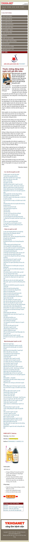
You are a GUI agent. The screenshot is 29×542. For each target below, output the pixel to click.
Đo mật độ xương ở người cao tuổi (11, 335)
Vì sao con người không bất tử (10, 221)
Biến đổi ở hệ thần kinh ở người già (12, 177)
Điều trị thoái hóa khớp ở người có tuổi (12, 418)
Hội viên (3, 9)
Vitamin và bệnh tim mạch (9, 330)
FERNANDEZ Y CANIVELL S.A (15, 441)
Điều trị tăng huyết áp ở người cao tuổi (12, 419)
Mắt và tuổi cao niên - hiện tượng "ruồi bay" (13, 185)
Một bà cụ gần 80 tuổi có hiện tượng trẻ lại (13, 187)
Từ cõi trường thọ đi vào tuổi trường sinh (13, 216)
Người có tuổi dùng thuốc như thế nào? (12, 296)
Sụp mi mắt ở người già (9, 394)
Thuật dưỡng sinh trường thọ (10, 319)
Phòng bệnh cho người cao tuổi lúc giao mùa (14, 307)
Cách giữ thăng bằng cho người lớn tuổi (13, 249)
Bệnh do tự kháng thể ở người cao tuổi (12, 345)
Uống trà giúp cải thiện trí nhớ (10, 328)
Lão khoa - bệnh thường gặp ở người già (13, 507)
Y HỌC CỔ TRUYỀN (7, 33)
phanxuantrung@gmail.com (14, 533)
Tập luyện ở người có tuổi (9, 327)
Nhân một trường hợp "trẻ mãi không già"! (13, 189)
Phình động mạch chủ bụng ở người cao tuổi (14, 385)
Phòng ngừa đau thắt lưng (9, 312)
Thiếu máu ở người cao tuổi (10, 402)
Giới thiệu (9, 7)
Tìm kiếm (22, 7)
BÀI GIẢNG (4, 35)
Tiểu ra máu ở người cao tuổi (10, 411)
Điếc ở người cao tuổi (8, 416)
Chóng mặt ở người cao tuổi (10, 355)
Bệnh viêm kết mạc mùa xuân (10, 179)
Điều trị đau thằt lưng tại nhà (10, 421)
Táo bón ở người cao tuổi (9, 413)
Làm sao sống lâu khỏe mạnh (10, 273)
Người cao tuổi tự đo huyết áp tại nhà (12, 293)
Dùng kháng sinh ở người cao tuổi (11, 260)
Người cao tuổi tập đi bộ (9, 291)
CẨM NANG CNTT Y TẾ (8, 49)
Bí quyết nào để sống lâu (9, 238)
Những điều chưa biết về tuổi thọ (11, 195)
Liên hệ (13, 7)
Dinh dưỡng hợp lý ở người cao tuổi (12, 259)
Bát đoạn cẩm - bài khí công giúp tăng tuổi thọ (14, 236)
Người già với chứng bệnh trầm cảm (12, 371)
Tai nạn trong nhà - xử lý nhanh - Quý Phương (14, 397)
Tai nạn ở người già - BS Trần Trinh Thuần (13, 398)
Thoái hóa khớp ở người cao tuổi (11, 407)
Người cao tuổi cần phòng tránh (11, 288)
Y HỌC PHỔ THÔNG (7, 16)
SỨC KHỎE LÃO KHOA (7, 24)
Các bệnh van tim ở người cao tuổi (11, 360)
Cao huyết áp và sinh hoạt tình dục (11, 353)
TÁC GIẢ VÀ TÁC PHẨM (8, 46)
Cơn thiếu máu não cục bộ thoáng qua (12, 361)
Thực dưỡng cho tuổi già (9, 320)
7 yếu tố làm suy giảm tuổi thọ (10, 176)
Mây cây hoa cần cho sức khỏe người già (13, 280)
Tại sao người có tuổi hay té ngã (11, 415)
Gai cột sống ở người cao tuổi (10, 363)
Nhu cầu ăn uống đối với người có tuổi (12, 302)
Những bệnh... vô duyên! (9, 377)
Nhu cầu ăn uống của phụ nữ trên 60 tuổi (13, 301)
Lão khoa (6, 505)
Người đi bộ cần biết (8, 298)
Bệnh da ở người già (8, 343)
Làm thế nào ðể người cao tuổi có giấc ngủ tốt (14, 275)
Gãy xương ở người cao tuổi (10, 364)
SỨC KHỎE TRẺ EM (7, 19)
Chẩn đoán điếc (7, 356)
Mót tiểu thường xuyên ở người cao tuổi (13, 184)
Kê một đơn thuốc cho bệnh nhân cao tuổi (13, 272)
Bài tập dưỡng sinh (8, 234)
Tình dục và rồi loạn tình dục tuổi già (12, 213)
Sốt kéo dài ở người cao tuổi (10, 392)
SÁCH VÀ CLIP (5, 44)
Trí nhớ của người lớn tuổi (9, 206)
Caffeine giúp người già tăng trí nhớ (12, 244)
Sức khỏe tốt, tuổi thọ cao (9, 317)
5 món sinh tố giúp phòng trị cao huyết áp (13, 231)
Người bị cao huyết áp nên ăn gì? (11, 369)
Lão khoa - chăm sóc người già (11, 508)
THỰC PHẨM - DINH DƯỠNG (9, 41)
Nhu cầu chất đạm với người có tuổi (12, 299)
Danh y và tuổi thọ (7, 181)
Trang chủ (4, 7)
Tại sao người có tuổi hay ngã (10, 215)
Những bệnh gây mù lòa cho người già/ (12, 373)
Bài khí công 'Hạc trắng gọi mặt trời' (11, 233)
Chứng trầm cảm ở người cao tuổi (11, 358)
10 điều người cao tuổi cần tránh (11, 174)
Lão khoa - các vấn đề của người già (12, 510)
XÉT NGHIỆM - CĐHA (7, 30)
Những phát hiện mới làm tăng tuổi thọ (12, 193)
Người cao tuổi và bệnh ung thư (11, 294)
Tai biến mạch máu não (9, 395)
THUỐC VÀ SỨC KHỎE (8, 38)
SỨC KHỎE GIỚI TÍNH (7, 27)
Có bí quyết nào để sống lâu (10, 251)
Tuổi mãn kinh (6, 211)
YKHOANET (22, 64)
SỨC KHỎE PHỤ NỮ (7, 21)
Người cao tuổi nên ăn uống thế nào (12, 289)
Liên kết (17, 7)
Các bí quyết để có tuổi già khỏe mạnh (12, 246)
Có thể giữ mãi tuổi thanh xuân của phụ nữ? (13, 252)
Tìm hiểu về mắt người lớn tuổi (10, 325)
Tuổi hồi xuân (6, 210)
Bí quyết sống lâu (7, 239)
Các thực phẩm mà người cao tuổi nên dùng (14, 247)
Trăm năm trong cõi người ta (10, 208)
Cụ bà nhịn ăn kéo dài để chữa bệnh (12, 254)
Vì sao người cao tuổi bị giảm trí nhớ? (12, 223)
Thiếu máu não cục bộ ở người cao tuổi (12, 400)
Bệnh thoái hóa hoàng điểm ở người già (13, 350)
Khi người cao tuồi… (8, 182)
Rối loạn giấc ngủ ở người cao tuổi (11, 390)
